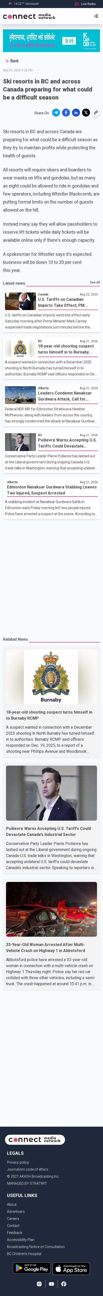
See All (95, 282)
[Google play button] (31, 1268)
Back (14, 61)
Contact (13, 1226)
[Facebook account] (64, 1284)
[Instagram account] (39, 1284)
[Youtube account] (52, 1284)
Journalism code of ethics (27, 1169)
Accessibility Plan (20, 1240)
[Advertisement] (51, 575)
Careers (13, 1219)
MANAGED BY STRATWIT (27, 1183)
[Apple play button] (71, 1268)
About (11, 1205)
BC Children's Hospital (24, 1254)
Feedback (14, 1233)
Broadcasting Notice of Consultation (36, 1247)
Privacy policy (18, 1162)
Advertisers (16, 1212)
